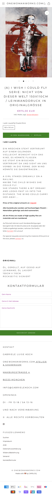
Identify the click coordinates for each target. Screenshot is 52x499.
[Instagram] (3, 424)
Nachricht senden (26, 333)
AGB (4, 445)
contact (18, 238)
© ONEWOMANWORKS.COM (26, 470)
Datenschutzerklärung (12, 449)
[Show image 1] (23, 81)
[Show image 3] (28, 81)
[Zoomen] (47, 13)
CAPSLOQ (33, 473)
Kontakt (10, 231)
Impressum (7, 441)
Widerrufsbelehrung (11, 453)
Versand (6, 456)
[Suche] (44, 4)
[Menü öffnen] (3, 3)
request (33, 203)
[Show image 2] (26, 81)
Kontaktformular (9, 460)
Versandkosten (32, 115)
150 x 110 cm (9, 127)
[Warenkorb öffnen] (49, 3)
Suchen (6, 437)
